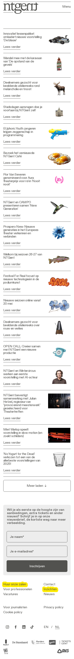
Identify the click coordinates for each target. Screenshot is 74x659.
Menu (66, 6)
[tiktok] (32, 627)
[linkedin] (23, 627)
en (46, 627)
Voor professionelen (17, 589)
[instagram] (7, 627)
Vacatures (10, 594)
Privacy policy (54, 607)
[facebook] (15, 627)
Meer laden (35, 486)
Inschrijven (37, 566)
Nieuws (49, 594)
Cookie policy (12, 612)
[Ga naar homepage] (19, 8)
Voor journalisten (15, 607)
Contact (49, 584)
